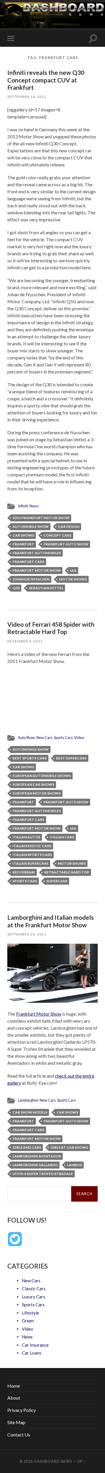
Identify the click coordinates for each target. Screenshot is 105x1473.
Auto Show (26, 737)
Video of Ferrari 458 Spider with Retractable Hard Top (50, 628)
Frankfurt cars (28, 561)
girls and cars (27, 1147)
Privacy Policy (21, 1410)
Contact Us (18, 1434)
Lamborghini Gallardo (35, 1165)
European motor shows (37, 793)
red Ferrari (24, 872)
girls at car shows (69, 1147)
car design (68, 526)
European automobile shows (42, 775)
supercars (56, 881)
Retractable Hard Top (66, 872)
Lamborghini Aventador (37, 1156)
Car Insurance (35, 1345)
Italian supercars (30, 863)
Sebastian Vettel (46, 588)
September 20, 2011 (26, 934)
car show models (30, 1112)
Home (13, 1385)
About (13, 1397)
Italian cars (62, 837)
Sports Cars (63, 737)
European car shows (33, 784)
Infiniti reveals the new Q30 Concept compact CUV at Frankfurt (45, 80)
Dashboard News (53, 1461)
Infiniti (23, 506)
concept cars (57, 535)
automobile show (31, 526)
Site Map (16, 1422)
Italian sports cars (32, 854)
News (34, 506)
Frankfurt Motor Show (37, 570)
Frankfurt (23, 544)
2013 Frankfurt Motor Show (41, 518)
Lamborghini (28, 1100)
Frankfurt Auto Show (65, 544)
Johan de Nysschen (31, 579)
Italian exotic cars (32, 846)
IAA (73, 570)
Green (28, 1320)
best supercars (71, 758)
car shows (23, 535)
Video (79, 737)
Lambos (74, 1165)
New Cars (44, 737)
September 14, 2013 (26, 96)
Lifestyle (30, 1312)
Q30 (16, 588)
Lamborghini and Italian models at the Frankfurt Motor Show (50, 921)
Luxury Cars (33, 1296)
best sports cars (30, 758)
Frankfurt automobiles (37, 553)
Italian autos (26, 837)
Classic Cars (34, 1288)
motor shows (73, 579)
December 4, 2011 (25, 641)
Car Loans (31, 1352)
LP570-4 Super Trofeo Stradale (43, 1173)
